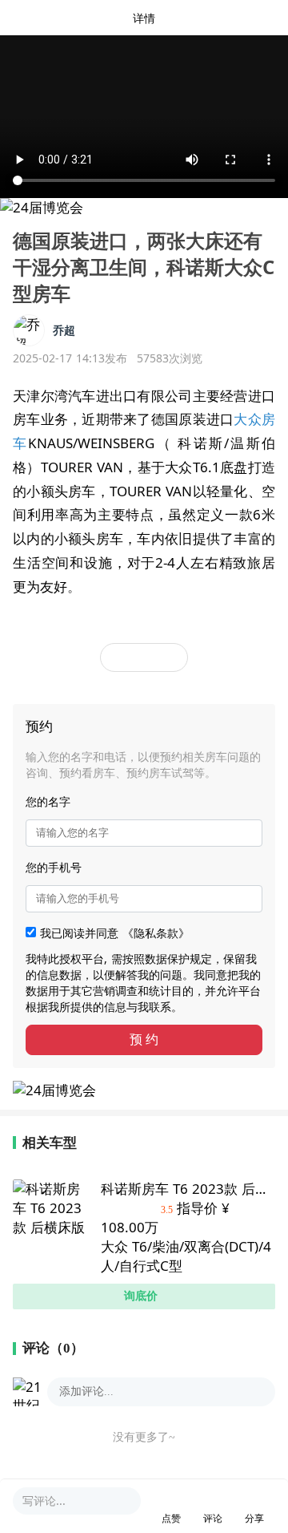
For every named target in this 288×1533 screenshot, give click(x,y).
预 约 (144, 1039)
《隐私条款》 (156, 932)
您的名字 (48, 801)
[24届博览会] (41, 207)
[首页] (56, 17)
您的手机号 (54, 867)
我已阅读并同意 (115, 932)
